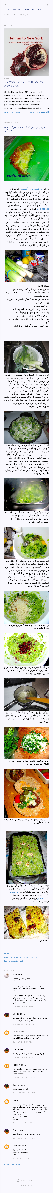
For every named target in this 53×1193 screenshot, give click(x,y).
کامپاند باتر (43, 898)
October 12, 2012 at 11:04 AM (24, 1093)
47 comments (16, 113)
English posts (12, 14)
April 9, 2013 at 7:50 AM (22, 1158)
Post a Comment (12, 1164)
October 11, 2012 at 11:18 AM (23, 1057)
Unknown (17, 1145)
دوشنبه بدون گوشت (31, 188)
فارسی (25, 14)
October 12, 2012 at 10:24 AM (24, 1077)
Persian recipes (16, 957)
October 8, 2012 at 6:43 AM (23, 1006)
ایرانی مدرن (33, 957)
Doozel (16, 1014)
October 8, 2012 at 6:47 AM (23, 1024)
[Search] (47, 4)
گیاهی (21, 961)
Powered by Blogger (29, 1180)
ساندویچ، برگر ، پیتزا (11, 961)
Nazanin (16, 1031)
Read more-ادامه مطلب (39, 112)
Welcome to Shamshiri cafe (23, 9)
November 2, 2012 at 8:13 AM (24, 1138)
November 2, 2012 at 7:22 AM (24, 1123)
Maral (15, 974)
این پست (14, 891)
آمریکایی (25, 957)
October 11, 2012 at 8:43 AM (23, 1042)
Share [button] (6, 113)
